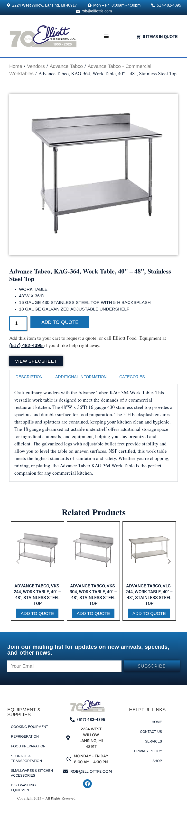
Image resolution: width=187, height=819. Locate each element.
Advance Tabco (66, 66)
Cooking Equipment (29, 727)
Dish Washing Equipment (23, 787)
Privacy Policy (148, 751)
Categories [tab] (132, 377)
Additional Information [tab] (81, 377)
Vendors (36, 66)
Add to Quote (59, 322)
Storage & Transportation (26, 758)
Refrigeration (25, 736)
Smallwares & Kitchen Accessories (32, 773)
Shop (157, 761)
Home (15, 66)
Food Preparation (28, 746)
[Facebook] (87, 783)
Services (153, 741)
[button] (106, 36)
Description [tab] (29, 377)
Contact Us (151, 732)
